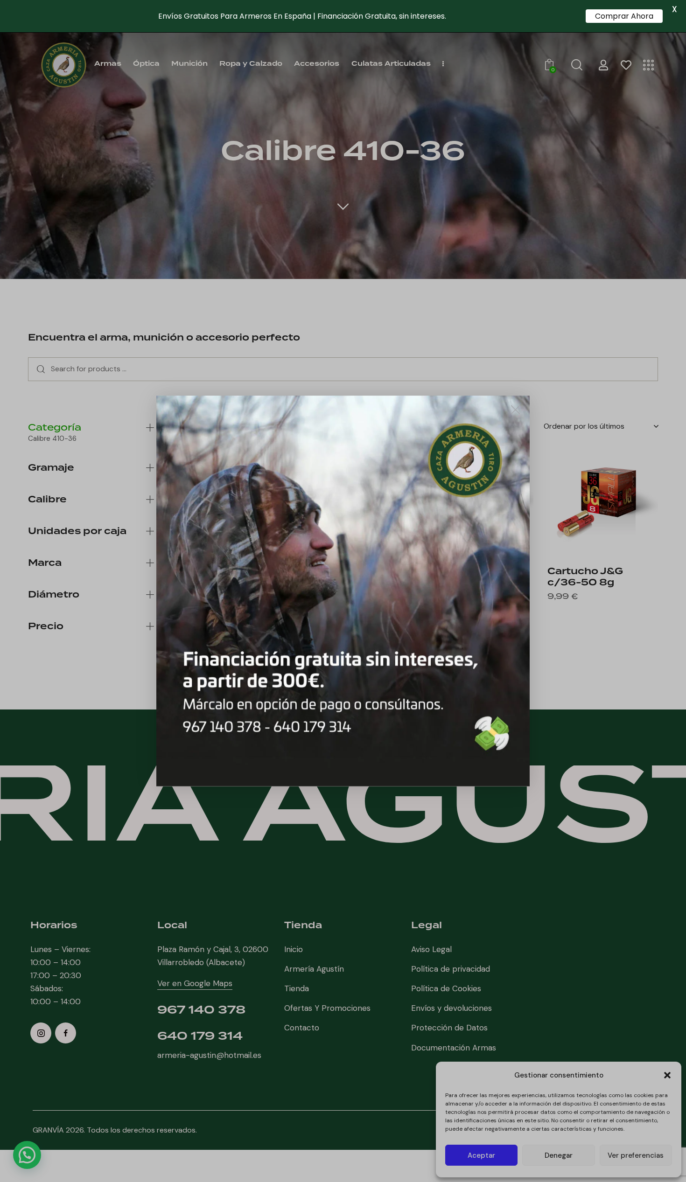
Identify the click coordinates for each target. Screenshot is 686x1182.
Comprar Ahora (624, 16)
